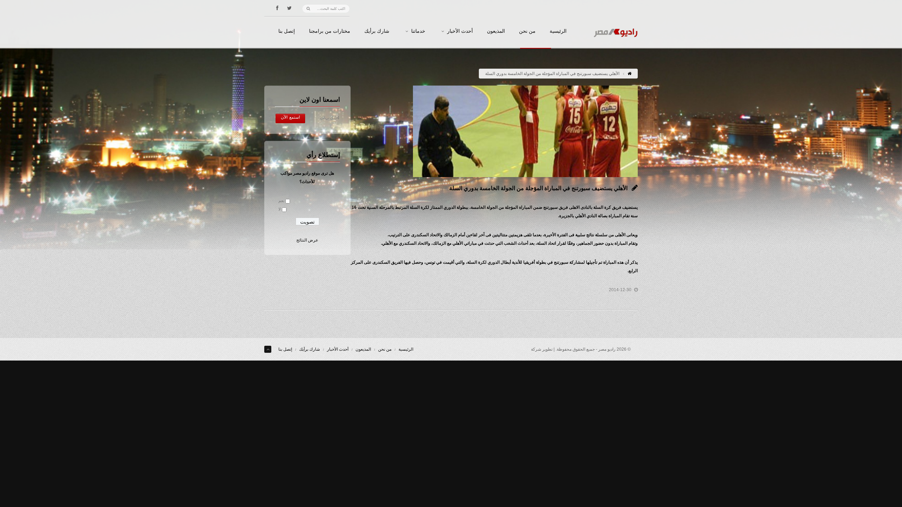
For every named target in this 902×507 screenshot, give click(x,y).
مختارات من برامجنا (329, 31)
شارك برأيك (376, 31)
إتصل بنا (286, 31)
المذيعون (496, 31)
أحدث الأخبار (460, 31)
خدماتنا (418, 31)
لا (279, 209)
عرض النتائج (307, 240)
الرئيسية (558, 31)
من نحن (527, 31)
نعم (281, 200)
